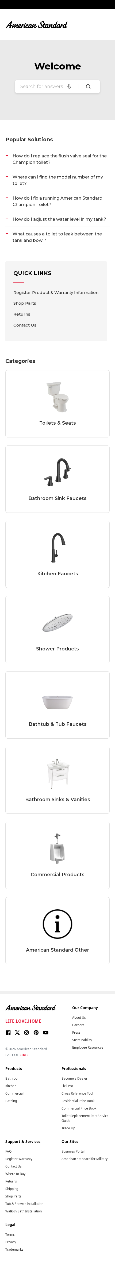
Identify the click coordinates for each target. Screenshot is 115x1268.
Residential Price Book (78, 1101)
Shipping (11, 1188)
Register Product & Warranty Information (55, 292)
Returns (21, 314)
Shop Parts (24, 303)
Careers (78, 1025)
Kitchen (10, 1086)
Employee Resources (87, 1047)
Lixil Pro (67, 1086)
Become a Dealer (74, 1078)
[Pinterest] (36, 1033)
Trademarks (14, 1249)
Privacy (10, 1242)
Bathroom (12, 1078)
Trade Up (68, 1128)
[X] (17, 1033)
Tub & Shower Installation (24, 1203)
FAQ (8, 1151)
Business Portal (73, 1151)
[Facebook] (8, 1033)
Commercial (14, 1093)
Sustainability (82, 1040)
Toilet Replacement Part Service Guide (85, 1118)
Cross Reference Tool (77, 1093)
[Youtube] (46, 1033)
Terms (10, 1234)
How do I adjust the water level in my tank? (59, 219)
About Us (79, 1017)
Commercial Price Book (79, 1108)
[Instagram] (26, 1033)
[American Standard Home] (34, 1008)
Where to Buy (15, 1174)
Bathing (11, 1101)
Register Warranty (18, 1159)
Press (76, 1032)
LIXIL (24, 1054)
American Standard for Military (85, 1159)
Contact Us (24, 325)
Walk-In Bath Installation (23, 1211)
